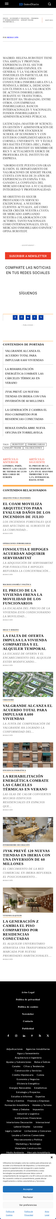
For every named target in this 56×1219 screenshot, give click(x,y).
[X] (25, 282)
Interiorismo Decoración (16, 845)
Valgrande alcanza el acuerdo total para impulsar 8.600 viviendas (24, 355)
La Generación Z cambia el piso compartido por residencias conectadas (26, 414)
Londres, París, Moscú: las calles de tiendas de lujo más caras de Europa (15, 471)
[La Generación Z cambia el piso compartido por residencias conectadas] (28, 900)
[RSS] (40, 1036)
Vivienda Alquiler (12, 915)
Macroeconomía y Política (17, 584)
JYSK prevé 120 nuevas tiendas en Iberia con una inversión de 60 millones (25, 396)
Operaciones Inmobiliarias (17, 543)
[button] (51, 1157)
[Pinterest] (31, 282)
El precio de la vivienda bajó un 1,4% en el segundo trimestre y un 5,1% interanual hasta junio (41, 473)
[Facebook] (18, 282)
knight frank (12, 448)
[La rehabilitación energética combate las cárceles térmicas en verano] (28, 755)
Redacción (13, 37)
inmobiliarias (36, 444)
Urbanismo (8, 700)
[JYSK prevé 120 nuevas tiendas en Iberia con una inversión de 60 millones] (28, 829)
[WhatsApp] (38, 282)
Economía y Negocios (19, 18)
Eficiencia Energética (14, 770)
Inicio (5, 18)
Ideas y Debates (11, 630)
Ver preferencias (28, 1205)
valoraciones (33, 448)
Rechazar (28, 1197)
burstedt (18, 444)
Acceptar (28, 1189)
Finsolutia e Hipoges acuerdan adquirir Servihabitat (25, 553)
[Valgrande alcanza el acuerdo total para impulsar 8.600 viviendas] (28, 684)
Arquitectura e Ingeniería (17, 498)
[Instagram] (21, 317)
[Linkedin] (28, 317)
